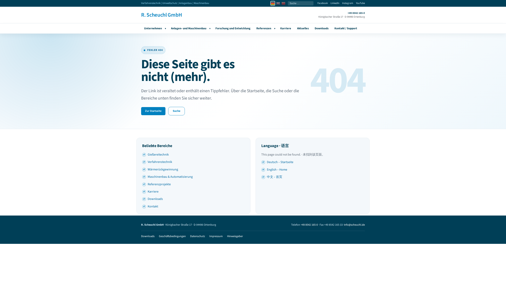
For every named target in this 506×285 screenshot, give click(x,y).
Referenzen (263, 28)
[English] (278, 3)
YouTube (360, 3)
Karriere (285, 28)
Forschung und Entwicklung (232, 28)
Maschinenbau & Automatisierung (170, 177)
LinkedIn (334, 3)
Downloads (322, 28)
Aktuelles (303, 28)
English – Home (277, 169)
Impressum (216, 236)
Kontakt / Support (345, 28)
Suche (176, 111)
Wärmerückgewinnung (163, 169)
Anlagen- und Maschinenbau (188, 28)
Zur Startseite (153, 111)
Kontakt (153, 206)
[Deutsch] (273, 3)
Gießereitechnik (158, 154)
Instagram (347, 3)
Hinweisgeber (235, 236)
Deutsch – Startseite (280, 162)
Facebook (322, 3)
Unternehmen (153, 28)
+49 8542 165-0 (309, 225)
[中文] (283, 3)
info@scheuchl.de (354, 225)
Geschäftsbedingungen (172, 236)
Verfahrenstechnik (160, 162)
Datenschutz (197, 236)
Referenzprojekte (159, 184)
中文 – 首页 (274, 177)
